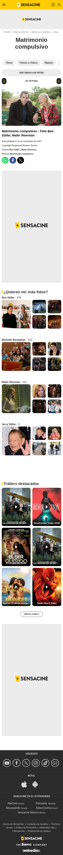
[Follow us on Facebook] (17, 763)
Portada (7, 32)
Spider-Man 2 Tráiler (47, 603)
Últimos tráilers (31, 614)
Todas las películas (21, 32)
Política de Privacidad (26, 827)
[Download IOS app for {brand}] (26, 784)
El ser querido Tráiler (16, 563)
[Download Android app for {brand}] (37, 784)
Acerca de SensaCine (13, 824)
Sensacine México (28, 812)
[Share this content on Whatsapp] (5, 160)
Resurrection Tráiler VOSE (47, 523)
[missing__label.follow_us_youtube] (7, 763)
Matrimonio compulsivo (41, 32)
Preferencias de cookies (39, 831)
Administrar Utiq (46, 827)
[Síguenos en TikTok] (45, 763)
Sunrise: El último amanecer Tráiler (17, 603)
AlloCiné (12, 803)
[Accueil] (28, 4)
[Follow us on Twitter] (26, 763)
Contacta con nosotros (37, 824)
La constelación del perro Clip (17, 523)
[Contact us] (55, 763)
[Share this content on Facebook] (12, 160)
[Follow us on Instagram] (36, 763)
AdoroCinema (44, 807)
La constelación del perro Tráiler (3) (47, 563)
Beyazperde (13, 807)
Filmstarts (41, 803)
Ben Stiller (14, 149)
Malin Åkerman (28, 149)
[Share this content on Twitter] (20, 160)
